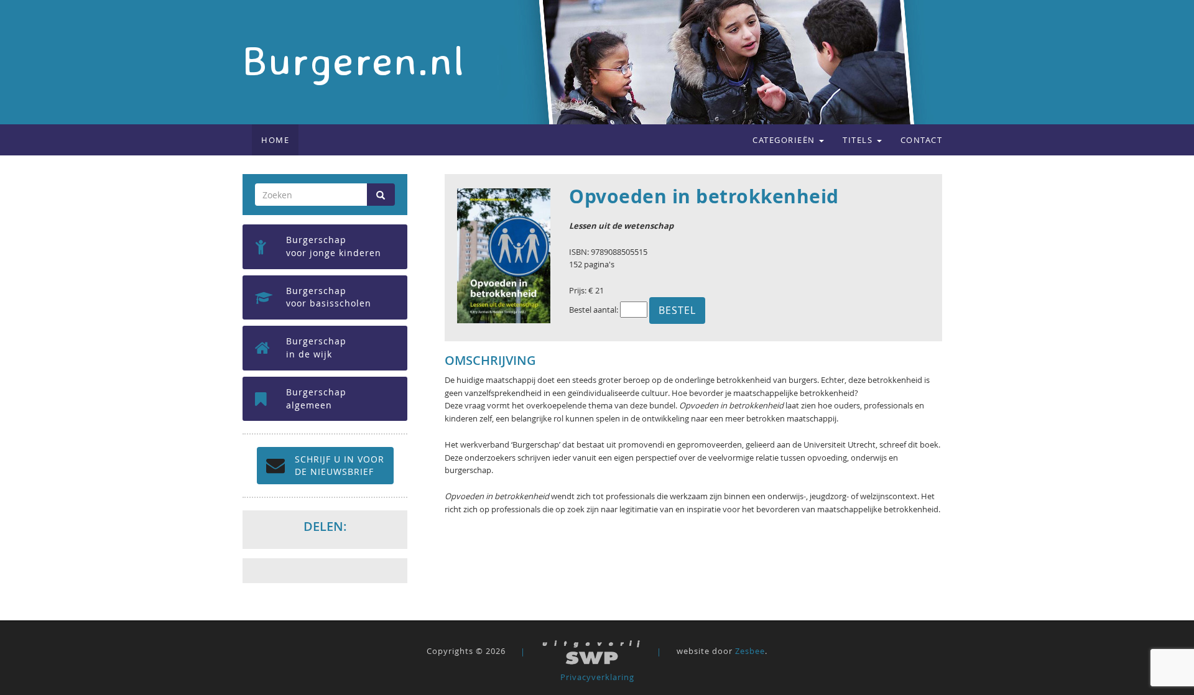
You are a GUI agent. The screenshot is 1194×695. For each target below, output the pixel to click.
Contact (921, 139)
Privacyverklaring (597, 677)
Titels (859, 139)
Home (275, 139)
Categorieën (785, 139)
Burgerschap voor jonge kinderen (333, 246)
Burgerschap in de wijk (316, 347)
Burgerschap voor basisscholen (328, 297)
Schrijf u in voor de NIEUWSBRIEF (339, 465)
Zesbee (750, 651)
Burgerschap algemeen (316, 398)
